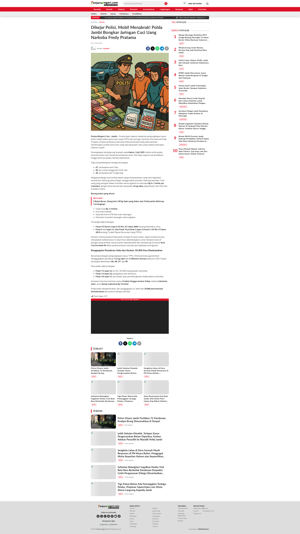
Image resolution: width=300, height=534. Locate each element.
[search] (165, 3)
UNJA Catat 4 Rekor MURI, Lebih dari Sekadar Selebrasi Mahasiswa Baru (194, 62)
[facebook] (98, 516)
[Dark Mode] (207, 3)
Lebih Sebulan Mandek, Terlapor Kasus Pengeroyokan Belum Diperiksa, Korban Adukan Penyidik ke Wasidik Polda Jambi (129, 374)
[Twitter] (153, 48)
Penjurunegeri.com (102, 529)
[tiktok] (119, 516)
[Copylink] (167, 48)
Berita (102, 22)
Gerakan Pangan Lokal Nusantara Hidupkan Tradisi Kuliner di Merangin (193, 113)
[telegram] (108, 516)
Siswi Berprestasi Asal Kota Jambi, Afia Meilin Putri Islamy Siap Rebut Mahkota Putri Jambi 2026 (156, 399)
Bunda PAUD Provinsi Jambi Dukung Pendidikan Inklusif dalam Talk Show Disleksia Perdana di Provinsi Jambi (194, 140)
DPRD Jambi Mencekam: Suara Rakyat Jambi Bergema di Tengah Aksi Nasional (193, 75)
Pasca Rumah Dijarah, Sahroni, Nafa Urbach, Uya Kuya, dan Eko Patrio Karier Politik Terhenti (193, 151)
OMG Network (203, 529)
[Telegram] (162, 48)
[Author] (93, 48)
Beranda (94, 22)
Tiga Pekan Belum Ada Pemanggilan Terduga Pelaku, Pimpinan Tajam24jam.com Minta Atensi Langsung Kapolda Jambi (128, 402)
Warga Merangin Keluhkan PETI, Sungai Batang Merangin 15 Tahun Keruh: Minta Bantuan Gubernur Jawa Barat (194, 38)
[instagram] (112, 516)
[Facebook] (148, 48)
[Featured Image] (130, 130)
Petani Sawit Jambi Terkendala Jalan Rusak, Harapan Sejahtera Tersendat (192, 88)
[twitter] (101, 516)
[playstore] (113, 524)
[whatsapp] (105, 516)
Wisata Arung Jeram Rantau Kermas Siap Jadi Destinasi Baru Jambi (193, 50)
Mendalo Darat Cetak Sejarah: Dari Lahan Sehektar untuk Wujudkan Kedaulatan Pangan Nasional (192, 102)
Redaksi (106, 48)
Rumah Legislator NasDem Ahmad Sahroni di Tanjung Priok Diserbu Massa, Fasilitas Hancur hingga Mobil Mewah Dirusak (193, 127)
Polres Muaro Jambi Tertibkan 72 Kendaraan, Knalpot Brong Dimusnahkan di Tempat (102, 371)
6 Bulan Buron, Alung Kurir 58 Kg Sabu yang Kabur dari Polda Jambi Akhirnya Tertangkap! (128, 202)
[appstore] (104, 524)
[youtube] (115, 516)
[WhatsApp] (157, 48)
